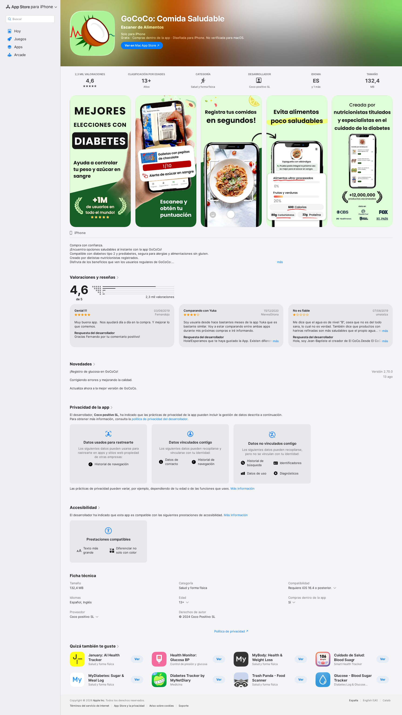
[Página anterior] (65, 161)
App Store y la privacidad (129, 706)
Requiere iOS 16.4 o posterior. (310, 588)
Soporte (183, 706)
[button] (30, 31)
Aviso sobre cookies (161, 706)
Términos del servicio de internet (89, 706)
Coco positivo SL (82, 616)
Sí (289, 602)
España (353, 700)
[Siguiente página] (397, 161)
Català (386, 700)
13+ (181, 602)
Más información (243, 488)
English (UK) (370, 700)
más (280, 262)
